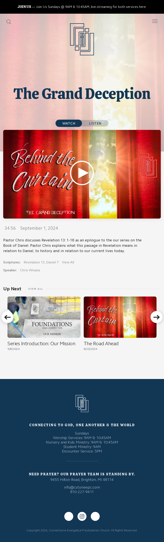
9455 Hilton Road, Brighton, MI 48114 (81, 479)
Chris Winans (30, 270)
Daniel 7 (52, 262)
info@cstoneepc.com (82, 487)
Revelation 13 (34, 262)
